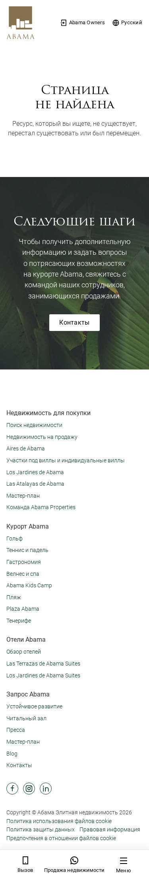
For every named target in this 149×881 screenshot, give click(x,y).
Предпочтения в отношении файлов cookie (61, 838)
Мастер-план (23, 495)
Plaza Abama (22, 609)
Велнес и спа (22, 574)
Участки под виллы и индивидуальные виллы (65, 460)
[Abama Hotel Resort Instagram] (29, 788)
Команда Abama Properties (40, 507)
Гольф (14, 538)
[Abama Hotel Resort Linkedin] (46, 788)
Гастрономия (23, 562)
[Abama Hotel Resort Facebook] (12, 788)
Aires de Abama (25, 448)
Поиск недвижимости (34, 425)
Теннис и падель (27, 550)
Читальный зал (26, 718)
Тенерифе (18, 620)
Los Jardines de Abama (35, 472)
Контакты (74, 322)
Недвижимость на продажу (41, 437)
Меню (123, 870)
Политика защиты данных (40, 829)
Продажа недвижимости (74, 870)
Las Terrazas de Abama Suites (43, 663)
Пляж (13, 597)
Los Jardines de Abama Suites (43, 675)
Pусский (131, 22)
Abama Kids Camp (29, 585)
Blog (11, 753)
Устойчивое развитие (34, 706)
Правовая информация (109, 829)
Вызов (25, 870)
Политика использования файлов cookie (59, 821)
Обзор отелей (23, 651)
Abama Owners (87, 22)
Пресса (15, 730)
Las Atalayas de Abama (35, 484)
